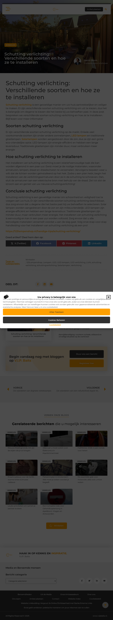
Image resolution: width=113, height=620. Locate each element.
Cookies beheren (56, 320)
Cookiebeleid (55, 325)
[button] (108, 297)
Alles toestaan (56, 312)
